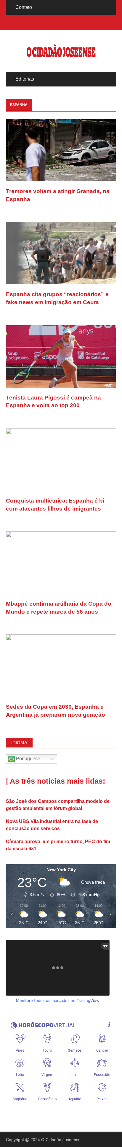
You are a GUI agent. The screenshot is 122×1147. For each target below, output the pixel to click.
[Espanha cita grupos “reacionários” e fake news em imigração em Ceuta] (61, 252)
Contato (23, 7)
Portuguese (27, 758)
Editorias (24, 78)
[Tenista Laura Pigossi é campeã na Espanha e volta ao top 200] (61, 355)
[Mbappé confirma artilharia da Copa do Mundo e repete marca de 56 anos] (61, 562)
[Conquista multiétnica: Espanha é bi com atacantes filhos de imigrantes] (61, 459)
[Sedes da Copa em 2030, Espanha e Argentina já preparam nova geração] (61, 665)
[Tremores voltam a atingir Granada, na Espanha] (61, 149)
